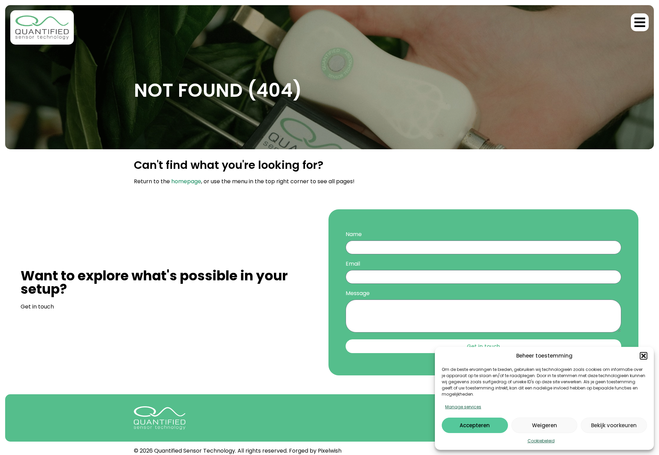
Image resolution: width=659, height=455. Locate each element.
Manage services (463, 407)
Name (354, 235)
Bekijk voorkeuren (614, 425)
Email (353, 264)
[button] (643, 355)
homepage (186, 181)
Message (358, 294)
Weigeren (544, 425)
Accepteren (475, 425)
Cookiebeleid (541, 441)
